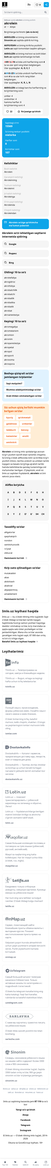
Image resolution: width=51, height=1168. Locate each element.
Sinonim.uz (10, 40)
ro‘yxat (7, 548)
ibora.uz (6, 1088)
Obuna (11, 1142)
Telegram (25, 1125)
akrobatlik (9, 298)
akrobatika (9, 302)
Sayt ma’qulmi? (14, 383)
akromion (9, 335)
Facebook (25, 1120)
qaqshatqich (10, 536)
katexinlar (11, 436)
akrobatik (9, 306)
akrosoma (9, 359)
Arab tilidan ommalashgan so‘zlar (24, 395)
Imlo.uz (5, 473)
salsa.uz (14, 1088)
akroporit (9, 355)
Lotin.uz (8, 48)
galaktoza (11, 423)
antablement (10, 594)
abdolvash (9, 581)
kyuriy (9, 417)
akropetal (9, 347)
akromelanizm (11, 330)
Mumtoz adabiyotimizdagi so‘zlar (23, 389)
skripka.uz (23, 1088)
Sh (37, 514)
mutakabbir (10, 573)
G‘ (31, 514)
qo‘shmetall (24, 417)
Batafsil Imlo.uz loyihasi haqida (18, 641)
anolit (25, 436)
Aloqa (25, 1114)
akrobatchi (9, 294)
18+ (41, 1142)
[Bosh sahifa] (14, 4)
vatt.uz (11, 1092)
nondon (8, 540)
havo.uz (39, 1092)
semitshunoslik (11, 544)
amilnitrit (11, 442)
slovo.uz (32, 1088)
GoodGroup (24, 1142)
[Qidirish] (45, 12)
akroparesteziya (12, 343)
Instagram (25, 1130)
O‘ (25, 514)
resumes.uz (30, 1092)
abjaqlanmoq (10, 589)
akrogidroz (9, 281)
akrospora (9, 363)
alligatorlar (9, 532)
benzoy (25, 430)
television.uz (42, 1088)
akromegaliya (11, 326)
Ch (42, 514)
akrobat (8, 310)
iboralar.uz (19, 1092)
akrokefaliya (10, 277)
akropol (8, 351)
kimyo (12, 26)
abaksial (8, 585)
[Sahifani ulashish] (46, 4)
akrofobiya (9, 286)
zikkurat (8, 552)
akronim (8, 339)
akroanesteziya (11, 314)
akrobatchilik (10, 290)
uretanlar (27, 423)
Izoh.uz (8, 56)
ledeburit (11, 430)
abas (6, 577)
